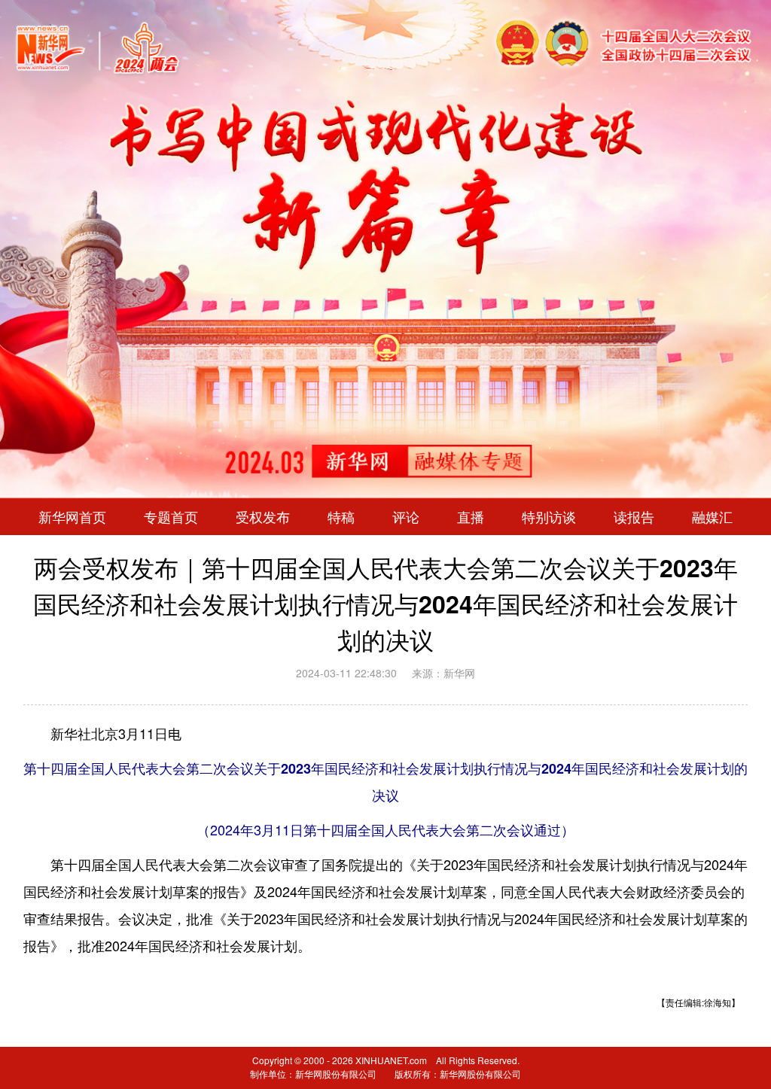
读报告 (634, 517)
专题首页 (171, 517)
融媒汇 (712, 517)
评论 (405, 517)
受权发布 (263, 517)
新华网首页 (72, 517)
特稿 (341, 517)
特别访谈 (549, 517)
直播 (470, 517)
